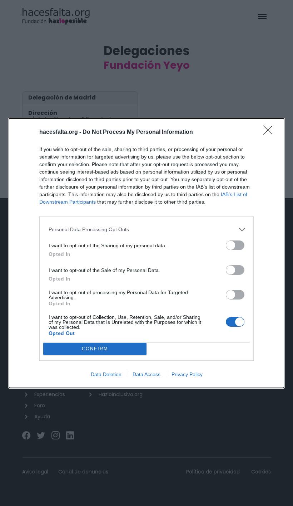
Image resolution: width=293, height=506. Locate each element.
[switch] (235, 245)
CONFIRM (95, 348)
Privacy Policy (187, 374)
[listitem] (146, 229)
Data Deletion (106, 374)
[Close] (270, 132)
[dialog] (146, 253)
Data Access (146, 374)
